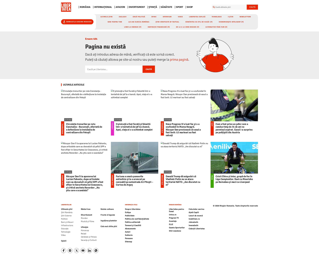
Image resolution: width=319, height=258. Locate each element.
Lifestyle (84, 227)
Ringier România (175, 205)
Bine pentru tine (115, 22)
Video (180, 17)
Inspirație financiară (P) (159, 27)
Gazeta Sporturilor (177, 228)
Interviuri (167, 17)
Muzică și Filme (87, 221)
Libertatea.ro (66, 205)
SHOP (190, 7)
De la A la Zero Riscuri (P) (187, 27)
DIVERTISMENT (137, 7)
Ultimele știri (106, 17)
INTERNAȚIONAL (103, 7)
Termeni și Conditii (133, 225)
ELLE (171, 224)
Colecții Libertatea (197, 229)
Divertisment (86, 215)
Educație (64, 229)
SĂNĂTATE (166, 7)
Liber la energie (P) (132, 27)
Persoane (129, 238)
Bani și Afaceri (67, 222)
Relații (83, 234)
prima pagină (179, 59)
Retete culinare (107, 209)
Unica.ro (172, 215)
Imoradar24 (193, 225)
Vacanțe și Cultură (88, 240)
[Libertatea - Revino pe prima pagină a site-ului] (66, 7)
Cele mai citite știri (109, 226)
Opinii (154, 17)
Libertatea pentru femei (176, 210)
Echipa (128, 212)
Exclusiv (122, 17)
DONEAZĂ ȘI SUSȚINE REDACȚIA (79, 22)
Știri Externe (66, 216)
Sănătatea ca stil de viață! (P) (199, 22)
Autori (127, 232)
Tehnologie (217, 17)
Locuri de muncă (196, 216)
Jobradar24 (193, 222)
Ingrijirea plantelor (109, 221)
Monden (84, 218)
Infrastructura (67, 225)
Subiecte (128, 235)
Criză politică (139, 17)
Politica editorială (132, 222)
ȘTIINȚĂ (153, 7)
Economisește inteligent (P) (231, 22)
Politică (64, 219)
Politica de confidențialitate (137, 219)
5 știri (230, 17)
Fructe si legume (108, 215)
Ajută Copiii (194, 212)
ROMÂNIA (85, 7)
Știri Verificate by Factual (167, 22)
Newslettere (245, 17)
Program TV (174, 218)
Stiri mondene (175, 231)
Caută (252, 7)
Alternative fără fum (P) (216, 27)
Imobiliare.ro (194, 219)
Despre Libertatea (132, 209)
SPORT (179, 7)
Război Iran (85, 209)
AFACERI (120, 7)
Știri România (66, 212)
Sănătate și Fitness (89, 237)
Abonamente (130, 229)
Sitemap (128, 242)
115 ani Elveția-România (138, 22)
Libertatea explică (197, 17)
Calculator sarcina (196, 209)
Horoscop (85, 230)
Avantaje (172, 221)
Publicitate (129, 216)
